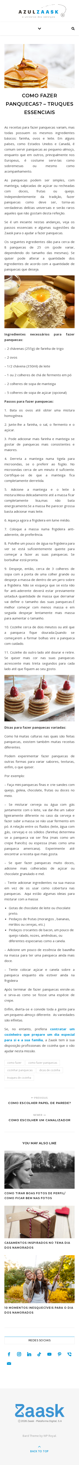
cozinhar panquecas (19, 1070)
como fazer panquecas (42, 1063)
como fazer (14, 1063)
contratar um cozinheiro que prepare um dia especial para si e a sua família (39, 1034)
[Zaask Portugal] (39, 1413)
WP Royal (49, 1436)
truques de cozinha (19, 1078)
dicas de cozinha (49, 1070)
